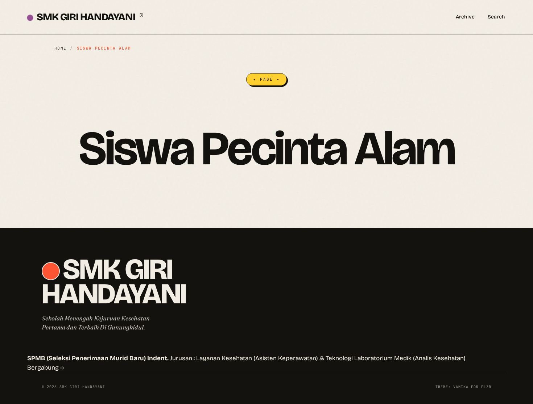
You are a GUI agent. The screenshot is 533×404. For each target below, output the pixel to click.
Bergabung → (45, 367)
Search (496, 17)
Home (60, 48)
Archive (465, 17)
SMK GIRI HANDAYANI (89, 17)
